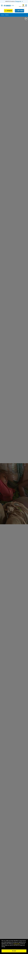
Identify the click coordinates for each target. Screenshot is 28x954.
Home (2, 15)
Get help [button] (20, 11)
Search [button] (20, 6)
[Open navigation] (2, 6)
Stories (7, 15)
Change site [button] (18, 1)
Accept (14, 950)
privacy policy (17, 943)
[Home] (9, 6)
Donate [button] (23, 6)
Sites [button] (26, 6)
